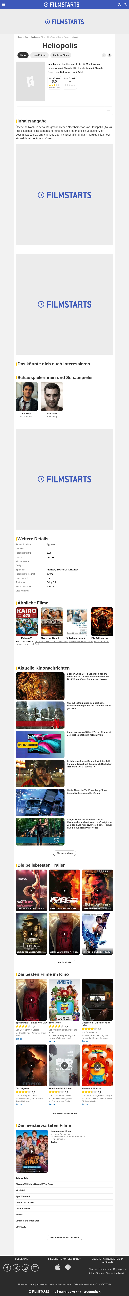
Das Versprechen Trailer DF (97, 908)
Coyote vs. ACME (25, 1202)
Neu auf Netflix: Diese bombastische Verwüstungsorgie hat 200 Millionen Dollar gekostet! (89, 706)
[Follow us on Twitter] (17, 1268)
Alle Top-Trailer (64, 962)
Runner (19, 1214)
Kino (26, 37)
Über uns (22, 1284)
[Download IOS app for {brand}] (59, 1267)
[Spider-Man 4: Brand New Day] (31, 1000)
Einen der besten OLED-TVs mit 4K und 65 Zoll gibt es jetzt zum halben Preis (89, 733)
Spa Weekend (23, 1196)
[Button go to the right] (110, 55)
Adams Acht (22, 1178)
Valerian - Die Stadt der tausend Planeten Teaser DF (98, 952)
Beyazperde (119, 1269)
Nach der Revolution (53, 638)
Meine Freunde (70, 78)
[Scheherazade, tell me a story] (77, 621)
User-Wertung (54, 78)
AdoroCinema (96, 1273)
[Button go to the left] (104, 55)
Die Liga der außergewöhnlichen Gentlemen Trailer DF (32, 952)
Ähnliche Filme (32, 602)
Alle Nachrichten (65, 853)
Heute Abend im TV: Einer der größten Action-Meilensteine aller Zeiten (87, 791)
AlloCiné (93, 1269)
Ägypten (51, 544)
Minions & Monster (91, 1088)
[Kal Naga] (27, 396)
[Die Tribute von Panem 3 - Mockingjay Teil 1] (102, 621)
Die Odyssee (22, 1088)
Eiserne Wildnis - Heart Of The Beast (35, 1184)
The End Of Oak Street (60, 1088)
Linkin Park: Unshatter (27, 1220)
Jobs (32, 1284)
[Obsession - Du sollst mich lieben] (97, 1000)
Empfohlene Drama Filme (57, 37)
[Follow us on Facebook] (7, 1268)
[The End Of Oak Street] (64, 1065)
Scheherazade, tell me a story (83, 638)
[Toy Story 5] (64, 1000)
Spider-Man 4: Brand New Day (31, 1022)
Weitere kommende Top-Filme (64, 1237)
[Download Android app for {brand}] (70, 1267)
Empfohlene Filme (38, 37)
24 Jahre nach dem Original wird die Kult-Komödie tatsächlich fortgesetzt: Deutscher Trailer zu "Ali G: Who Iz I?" (89, 764)
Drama (96, 64)
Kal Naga (65, 72)
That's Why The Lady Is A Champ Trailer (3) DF (32, 908)
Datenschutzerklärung (84, 1284)
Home (19, 37)
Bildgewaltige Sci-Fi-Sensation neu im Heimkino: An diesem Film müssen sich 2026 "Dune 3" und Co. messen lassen (88, 677)
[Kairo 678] (27, 621)
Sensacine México (116, 1273)
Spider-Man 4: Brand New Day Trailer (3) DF (65, 952)
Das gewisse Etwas (61, 1131)
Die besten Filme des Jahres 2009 (51, 641)
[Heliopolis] (30, 81)
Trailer (19, 1039)
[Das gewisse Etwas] (32, 1151)
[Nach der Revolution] (52, 621)
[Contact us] (35, 1268)
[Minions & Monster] (97, 1065)
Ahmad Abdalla (63, 68)
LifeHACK (21, 1227)
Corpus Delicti (23, 1208)
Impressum (42, 1284)
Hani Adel (77, 72)
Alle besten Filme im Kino (64, 1113)
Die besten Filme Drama (81, 641)
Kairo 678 (26, 638)
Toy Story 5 (55, 1022)
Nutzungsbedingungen (60, 1284)
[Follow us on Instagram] (26, 1268)
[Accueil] (61, 4)
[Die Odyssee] (31, 1065)
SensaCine (105, 1269)
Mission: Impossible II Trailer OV (65, 908)
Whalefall (20, 1190)
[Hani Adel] (52, 396)
